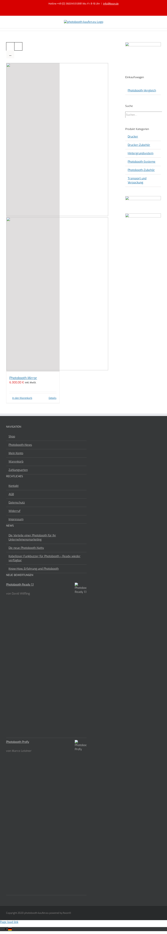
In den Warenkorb (22, 398)
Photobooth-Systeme (141, 162)
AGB (11, 494)
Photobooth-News (20, 445)
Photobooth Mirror (23, 378)
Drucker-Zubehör (139, 145)
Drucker (133, 137)
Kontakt (14, 486)
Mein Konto (16, 453)
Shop (12, 436)
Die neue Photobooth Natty (26, 548)
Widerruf (14, 511)
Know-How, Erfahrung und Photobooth (34, 569)
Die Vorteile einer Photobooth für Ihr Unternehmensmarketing (32, 537)
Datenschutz (17, 503)
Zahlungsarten (18, 470)
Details (52, 398)
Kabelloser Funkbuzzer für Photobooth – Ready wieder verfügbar (44, 558)
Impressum (16, 519)
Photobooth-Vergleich (142, 90)
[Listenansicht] (10, 54)
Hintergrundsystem (140, 153)
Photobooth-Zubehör (141, 170)
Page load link (9, 922)
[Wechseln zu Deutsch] (10, 929)
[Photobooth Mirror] (32, 217)
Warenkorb (16, 462)
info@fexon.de (111, 3)
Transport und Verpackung (137, 180)
